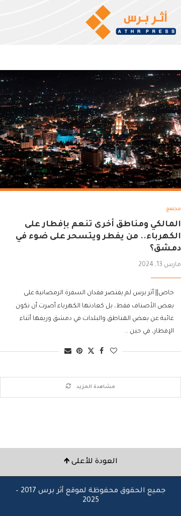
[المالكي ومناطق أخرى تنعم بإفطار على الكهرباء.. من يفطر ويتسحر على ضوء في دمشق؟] (90, 130)
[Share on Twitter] (91, 351)
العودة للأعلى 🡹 (91, 462)
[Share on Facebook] (102, 352)
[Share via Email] (67, 352)
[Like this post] (113, 352)
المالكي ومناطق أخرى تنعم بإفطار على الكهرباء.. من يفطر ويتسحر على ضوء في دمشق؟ (98, 237)
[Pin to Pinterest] (79, 352)
